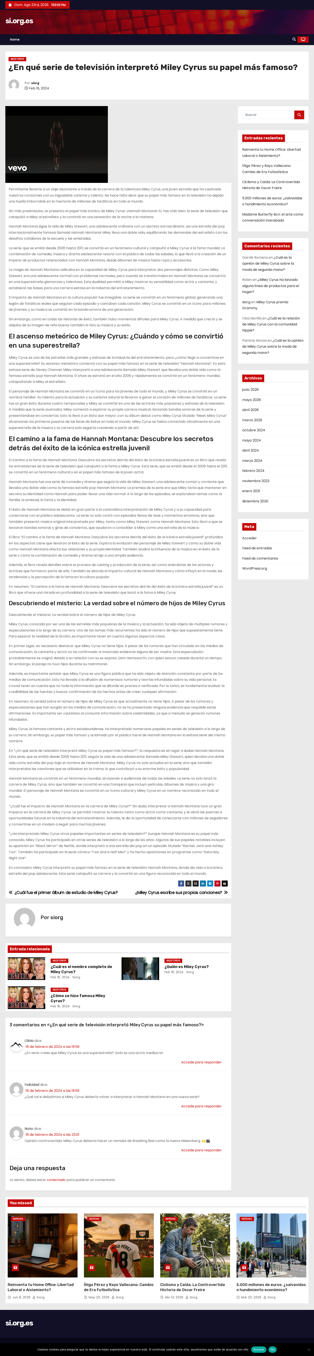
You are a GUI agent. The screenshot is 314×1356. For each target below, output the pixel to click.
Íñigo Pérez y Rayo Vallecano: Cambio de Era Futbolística (119, 1287)
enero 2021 (251, 490)
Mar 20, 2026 (251, 1297)
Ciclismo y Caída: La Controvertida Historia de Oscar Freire (192, 1287)
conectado (56, 1179)
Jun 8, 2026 (21, 1297)
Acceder (249, 538)
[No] (309, 1349)
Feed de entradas (257, 548)
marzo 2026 (252, 420)
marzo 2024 (252, 460)
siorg (35, 83)
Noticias (18, 1218)
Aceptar (258, 1349)
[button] (294, 39)
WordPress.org (254, 568)
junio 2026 (250, 389)
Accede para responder (201, 1062)
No (273, 1349)
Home (14, 39)
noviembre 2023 (255, 480)
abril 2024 (250, 450)
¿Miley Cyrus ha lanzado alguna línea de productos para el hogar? (270, 285)
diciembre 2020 (255, 501)
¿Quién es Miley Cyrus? (186, 966)
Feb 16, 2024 (60, 977)
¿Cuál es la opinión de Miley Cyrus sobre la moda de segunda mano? (268, 263)
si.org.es (19, 20)
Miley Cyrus (17, 59)
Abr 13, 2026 (174, 1297)
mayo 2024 (251, 440)
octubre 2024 (253, 430)
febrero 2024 (253, 470)
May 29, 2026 (99, 1297)
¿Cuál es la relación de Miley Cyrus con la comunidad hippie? (271, 324)
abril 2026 (250, 409)
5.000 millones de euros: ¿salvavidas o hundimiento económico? (271, 1287)
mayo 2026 (251, 399)
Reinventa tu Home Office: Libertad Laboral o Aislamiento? (41, 1287)
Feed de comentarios (260, 558)
